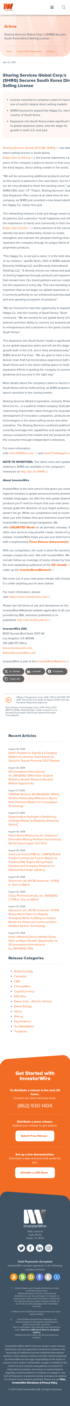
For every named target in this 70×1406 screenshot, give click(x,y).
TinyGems (20, 1031)
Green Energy (23, 1006)
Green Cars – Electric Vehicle (33, 1001)
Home (9, 51)
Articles (50, 51)
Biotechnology (23, 971)
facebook (30, 1248)
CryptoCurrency (24, 991)
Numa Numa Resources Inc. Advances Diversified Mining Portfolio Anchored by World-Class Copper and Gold (34, 839)
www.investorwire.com (17, 648)
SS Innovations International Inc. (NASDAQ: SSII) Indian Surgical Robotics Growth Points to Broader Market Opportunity (30, 777)
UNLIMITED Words (22, 527)
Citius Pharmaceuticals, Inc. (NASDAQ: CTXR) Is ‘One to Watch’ (33, 897)
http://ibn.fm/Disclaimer (32, 620)
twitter (21, 1248)
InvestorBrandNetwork (51, 661)
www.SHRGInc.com (22, 453)
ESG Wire (20, 996)
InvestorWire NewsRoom (29, 51)
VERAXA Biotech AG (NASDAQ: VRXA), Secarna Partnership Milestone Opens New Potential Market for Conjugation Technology (34, 800)
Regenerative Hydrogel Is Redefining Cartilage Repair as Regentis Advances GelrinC (33, 820)
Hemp (18, 1011)
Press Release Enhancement (48, 542)
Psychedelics (22, 1021)
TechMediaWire (24, 1026)
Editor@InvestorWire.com (19, 653)
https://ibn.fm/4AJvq (17, 158)
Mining (18, 1016)
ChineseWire (22, 986)
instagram (48, 1248)
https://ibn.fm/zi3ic (16, 228)
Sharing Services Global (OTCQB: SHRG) (29, 148)
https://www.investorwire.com (28, 597)
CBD (17, 981)
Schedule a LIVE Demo (34, 1172)
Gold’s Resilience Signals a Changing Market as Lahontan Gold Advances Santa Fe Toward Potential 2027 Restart (34, 757)
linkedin (39, 1248)
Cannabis (20, 976)
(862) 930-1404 (35, 1106)
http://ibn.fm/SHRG (32, 471)
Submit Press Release (34, 1135)
